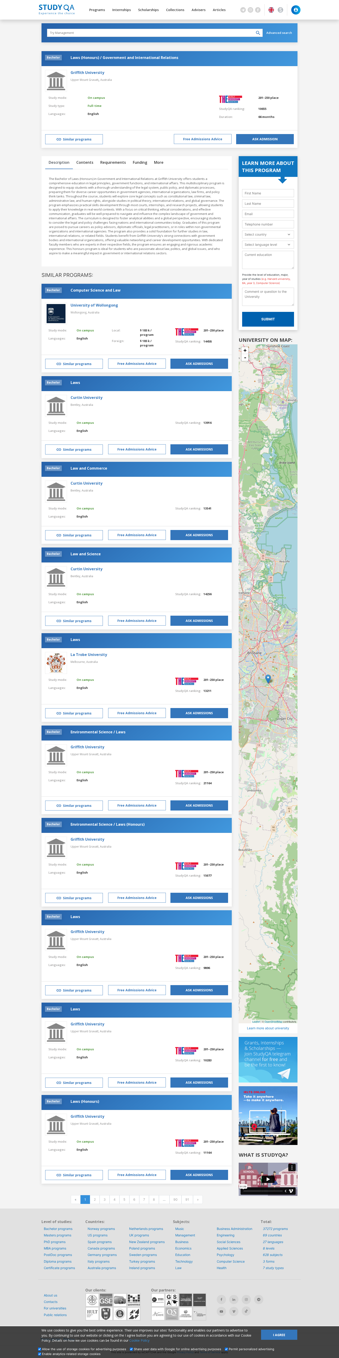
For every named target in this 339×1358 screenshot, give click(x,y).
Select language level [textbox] (261, 244)
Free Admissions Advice (202, 139)
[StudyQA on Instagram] (246, 1299)
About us (50, 1295)
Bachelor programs (58, 1229)
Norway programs (101, 1229)
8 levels (268, 1248)
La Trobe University (89, 654)
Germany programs (102, 1255)
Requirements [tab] (113, 162)
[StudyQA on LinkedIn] (233, 1299)
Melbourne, (78, 662)
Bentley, (76, 405)
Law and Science (86, 553)
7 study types (273, 1268)
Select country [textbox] (256, 234)
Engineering (226, 1235)
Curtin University (86, 397)
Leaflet (256, 1021)
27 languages (273, 1242)
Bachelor (53, 57)
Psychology (225, 1255)
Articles (219, 10)
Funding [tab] (140, 162)
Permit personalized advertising (251, 1349)
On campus (96, 98)
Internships (121, 10)
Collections (175, 10)
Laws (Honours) (85, 1101)
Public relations (55, 1315)
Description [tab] (59, 162)
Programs (97, 10)
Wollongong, (79, 312)
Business (181, 1242)
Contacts (50, 1302)
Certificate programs (59, 1268)
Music (179, 1229)
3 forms (268, 1261)
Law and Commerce (89, 468)
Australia (106, 80)
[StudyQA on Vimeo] (233, 1311)
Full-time (94, 106)
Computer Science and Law (96, 290)
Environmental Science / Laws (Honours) (108, 824)
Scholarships (148, 10)
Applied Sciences (230, 1248)
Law (178, 1268)
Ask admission (265, 139)
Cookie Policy (139, 1340)
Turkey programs (142, 1261)
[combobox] (268, 234)
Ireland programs (142, 1268)
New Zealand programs (147, 1242)
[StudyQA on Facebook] (221, 1299)
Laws (75, 382)
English (93, 114)
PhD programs (54, 1242)
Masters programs (57, 1235)
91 (187, 1199)
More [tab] (159, 162)
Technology (184, 1261)
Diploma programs (57, 1261)
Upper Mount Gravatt (84, 80)
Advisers (198, 10)
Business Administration (234, 1229)
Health (221, 1268)
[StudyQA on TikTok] (246, 1311)
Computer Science (231, 1261)
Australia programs (102, 1268)
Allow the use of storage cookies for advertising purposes (84, 1349)
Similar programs (77, 139)
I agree (279, 1335)
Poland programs (142, 1248)
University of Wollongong (94, 305)
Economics (183, 1248)
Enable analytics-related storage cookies (71, 1354)
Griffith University (87, 72)
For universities (55, 1308)
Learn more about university (268, 1028)
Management (185, 1235)
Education (182, 1255)
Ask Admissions (199, 363)
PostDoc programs (58, 1255)
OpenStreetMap (273, 1021)
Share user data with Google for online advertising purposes (177, 1349)
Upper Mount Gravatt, (85, 754)
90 (175, 1199)
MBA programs (55, 1248)
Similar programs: (67, 275)
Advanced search (279, 33)
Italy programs (99, 1261)
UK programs (139, 1235)
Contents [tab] (84, 162)
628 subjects (272, 1255)
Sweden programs (143, 1255)
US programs (97, 1235)
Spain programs (100, 1242)
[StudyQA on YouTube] (221, 1311)
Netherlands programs (146, 1229)
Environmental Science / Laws (98, 732)
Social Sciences (228, 1242)
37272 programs (275, 1229)
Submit (268, 319)
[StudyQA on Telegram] (258, 1299)
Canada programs (101, 1248)
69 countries (272, 1235)
